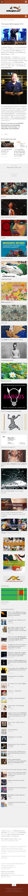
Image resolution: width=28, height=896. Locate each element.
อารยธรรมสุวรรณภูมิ (7, 360)
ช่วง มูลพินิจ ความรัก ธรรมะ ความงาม (12, 339)
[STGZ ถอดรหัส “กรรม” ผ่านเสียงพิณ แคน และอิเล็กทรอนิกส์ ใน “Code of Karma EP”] (4, 670)
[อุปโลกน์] (14, 188)
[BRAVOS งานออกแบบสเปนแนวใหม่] (14, 397)
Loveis (6, 134)
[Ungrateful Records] (14, 249)
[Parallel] (14, 228)
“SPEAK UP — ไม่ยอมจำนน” (14, 691)
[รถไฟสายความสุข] (14, 269)
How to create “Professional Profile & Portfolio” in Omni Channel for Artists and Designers (13, 514)
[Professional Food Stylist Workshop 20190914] (4, 804)
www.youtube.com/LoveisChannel (10, 128)
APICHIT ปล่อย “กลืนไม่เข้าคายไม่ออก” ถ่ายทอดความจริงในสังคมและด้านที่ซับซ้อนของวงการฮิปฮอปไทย (17, 613)
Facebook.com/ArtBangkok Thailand (9, 840)
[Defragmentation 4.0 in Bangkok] (4, 678)
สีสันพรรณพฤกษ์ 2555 (7, 302)
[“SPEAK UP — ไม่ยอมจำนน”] (4, 693)
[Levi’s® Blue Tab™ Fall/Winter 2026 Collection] (4, 622)
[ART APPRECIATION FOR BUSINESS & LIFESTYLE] (4, 790)
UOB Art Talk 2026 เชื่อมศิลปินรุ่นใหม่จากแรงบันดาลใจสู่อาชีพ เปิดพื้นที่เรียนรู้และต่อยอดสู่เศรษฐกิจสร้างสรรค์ (17, 638)
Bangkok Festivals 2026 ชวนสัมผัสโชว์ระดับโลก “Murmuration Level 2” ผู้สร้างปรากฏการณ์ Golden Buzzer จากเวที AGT (17, 715)
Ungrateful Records (7, 258)
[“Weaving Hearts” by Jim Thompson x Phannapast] (4, 746)
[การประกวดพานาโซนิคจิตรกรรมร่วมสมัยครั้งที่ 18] (14, 456)
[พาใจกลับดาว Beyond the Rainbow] (4, 700)
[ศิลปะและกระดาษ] (14, 371)
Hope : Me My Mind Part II (8, 217)
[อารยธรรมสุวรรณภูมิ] (14, 350)
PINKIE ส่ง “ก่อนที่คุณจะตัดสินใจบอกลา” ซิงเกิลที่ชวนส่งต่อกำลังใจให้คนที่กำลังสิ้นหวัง (17, 662)
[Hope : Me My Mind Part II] (14, 207)
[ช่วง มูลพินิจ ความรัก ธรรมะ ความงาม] (14, 332)
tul (3, 26)
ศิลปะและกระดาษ (6, 381)
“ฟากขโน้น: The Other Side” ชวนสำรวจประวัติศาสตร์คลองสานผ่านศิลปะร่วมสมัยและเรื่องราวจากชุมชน (17, 646)
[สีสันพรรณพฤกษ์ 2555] (14, 291)
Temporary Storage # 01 (8, 447)
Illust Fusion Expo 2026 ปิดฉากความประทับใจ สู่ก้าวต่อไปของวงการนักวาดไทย (17, 753)
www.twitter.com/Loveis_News (9, 127)
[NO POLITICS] (14, 594)
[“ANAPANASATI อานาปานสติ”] (4, 739)
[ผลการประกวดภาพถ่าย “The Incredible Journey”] (14, 478)
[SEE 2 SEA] (14, 313)
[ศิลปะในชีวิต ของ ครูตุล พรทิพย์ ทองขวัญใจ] (4, 797)
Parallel (3, 238)
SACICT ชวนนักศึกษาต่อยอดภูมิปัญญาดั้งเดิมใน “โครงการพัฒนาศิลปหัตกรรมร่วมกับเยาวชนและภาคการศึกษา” (19, 153)
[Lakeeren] (14, 422)
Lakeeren (3, 432)
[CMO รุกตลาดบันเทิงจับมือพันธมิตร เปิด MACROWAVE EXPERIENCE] (7, 144)
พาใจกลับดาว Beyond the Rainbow (16, 698)
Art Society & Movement (8, 20)
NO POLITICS (5, 602)
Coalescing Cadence (13, 729)
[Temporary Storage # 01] (14, 440)
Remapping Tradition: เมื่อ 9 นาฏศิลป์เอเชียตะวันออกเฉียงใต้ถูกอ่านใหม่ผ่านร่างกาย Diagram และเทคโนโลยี (17, 654)
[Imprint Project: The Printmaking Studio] (4, 707)
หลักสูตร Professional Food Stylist (11, 533)
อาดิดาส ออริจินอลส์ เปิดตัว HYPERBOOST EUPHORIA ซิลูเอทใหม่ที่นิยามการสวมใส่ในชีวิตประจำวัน (17, 761)
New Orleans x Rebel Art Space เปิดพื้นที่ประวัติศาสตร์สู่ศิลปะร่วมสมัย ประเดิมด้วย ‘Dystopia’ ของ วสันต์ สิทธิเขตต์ (17, 630)
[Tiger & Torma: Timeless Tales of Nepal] (4, 724)
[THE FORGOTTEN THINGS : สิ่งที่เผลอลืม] (4, 686)
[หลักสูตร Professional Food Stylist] (14, 525)
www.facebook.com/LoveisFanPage (10, 125)
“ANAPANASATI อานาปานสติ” (15, 737)
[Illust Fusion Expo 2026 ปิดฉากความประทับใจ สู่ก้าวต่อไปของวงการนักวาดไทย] (4, 753)
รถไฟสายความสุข (6, 279)
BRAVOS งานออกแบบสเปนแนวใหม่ (11, 411)
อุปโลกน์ (3, 196)
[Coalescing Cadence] (4, 732)
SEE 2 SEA (4, 323)
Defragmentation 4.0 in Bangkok (16, 676)
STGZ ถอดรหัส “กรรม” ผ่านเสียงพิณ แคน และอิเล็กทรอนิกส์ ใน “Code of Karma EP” (17, 670)
